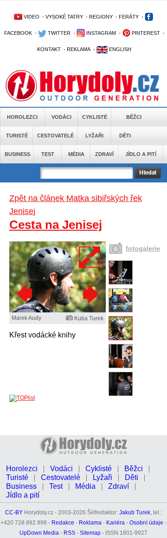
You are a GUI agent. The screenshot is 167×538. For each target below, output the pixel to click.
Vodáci (61, 117)
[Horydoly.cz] (83, 83)
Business (17, 154)
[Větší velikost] (90, 257)
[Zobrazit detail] (121, 282)
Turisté (17, 135)
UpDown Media (39, 533)
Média (76, 154)
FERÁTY (129, 16)
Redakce (62, 522)
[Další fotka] (89, 293)
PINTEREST (145, 33)
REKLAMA (78, 49)
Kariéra (115, 522)
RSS (69, 533)
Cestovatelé (55, 135)
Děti (125, 135)
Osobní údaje (146, 522)
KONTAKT (49, 49)
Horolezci (22, 117)
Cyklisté (94, 117)
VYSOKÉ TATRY (64, 16)
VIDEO (30, 16)
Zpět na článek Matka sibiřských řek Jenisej (75, 205)
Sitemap (90, 533)
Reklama (90, 522)
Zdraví (104, 154)
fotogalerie (143, 248)
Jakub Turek (134, 512)
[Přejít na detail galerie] (57, 310)
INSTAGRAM (100, 33)
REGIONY (101, 16)
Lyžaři (94, 135)
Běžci (133, 117)
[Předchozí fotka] (25, 293)
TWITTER (58, 33)
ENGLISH (119, 49)
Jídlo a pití (140, 154)
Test (47, 154)
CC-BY (14, 512)
